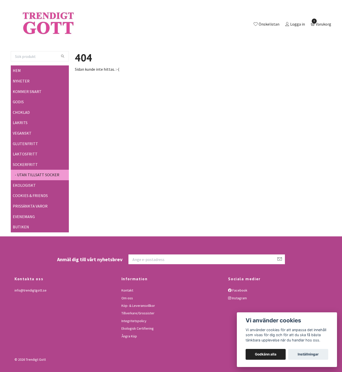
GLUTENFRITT (25, 164)
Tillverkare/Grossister (137, 334)
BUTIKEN (21, 247)
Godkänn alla (265, 354)
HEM (17, 91)
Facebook (239, 311)
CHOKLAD (21, 132)
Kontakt (127, 311)
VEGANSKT (22, 153)
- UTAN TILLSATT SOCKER (37, 195)
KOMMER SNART (27, 112)
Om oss (127, 318)
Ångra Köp (129, 356)
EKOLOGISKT (24, 205)
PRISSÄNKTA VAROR (30, 226)
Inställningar (308, 354)
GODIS (18, 122)
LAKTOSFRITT (25, 174)
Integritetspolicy (133, 341)
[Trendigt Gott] (69, 35)
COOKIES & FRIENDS (30, 216)
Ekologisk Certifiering (137, 349)
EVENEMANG (24, 237)
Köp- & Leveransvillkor (138, 326)
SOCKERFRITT (25, 185)
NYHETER (21, 101)
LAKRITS (20, 143)
